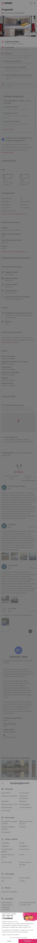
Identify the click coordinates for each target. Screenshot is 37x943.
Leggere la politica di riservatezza (10, 934)
